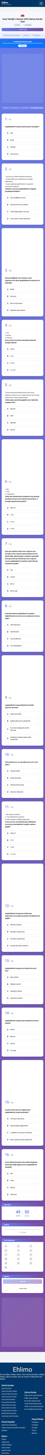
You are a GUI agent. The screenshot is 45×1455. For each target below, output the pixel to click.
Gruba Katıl (23, 45)
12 (31, 1259)
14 (18, 1263)
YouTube (34, 1428)
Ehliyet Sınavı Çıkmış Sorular (12, 35)
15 (31, 1263)
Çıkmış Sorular (15, 108)
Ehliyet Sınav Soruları (31, 1398)
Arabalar (4, 1430)
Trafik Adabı (36, 35)
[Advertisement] (22, 78)
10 (6, 1259)
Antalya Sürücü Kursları (9, 1410)
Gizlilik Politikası (7, 1445)
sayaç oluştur (6, 1447)
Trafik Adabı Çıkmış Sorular (33, 1403)
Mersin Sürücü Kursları (9, 1413)
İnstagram (35, 1422)
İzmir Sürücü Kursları (8, 1399)
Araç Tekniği (24, 108)
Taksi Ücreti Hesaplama (9, 1425)
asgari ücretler (6, 1450)
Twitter (34, 1430)
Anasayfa (5, 108)
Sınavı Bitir (23, 1281)
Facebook (35, 1425)
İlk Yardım (26, 35)
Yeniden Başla (23, 29)
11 (18, 1259)
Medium (34, 1433)
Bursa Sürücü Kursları (9, 1402)
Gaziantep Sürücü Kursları (10, 1416)
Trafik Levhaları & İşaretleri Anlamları (13, 1428)
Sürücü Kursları (7, 1388)
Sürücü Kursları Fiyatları (9, 1391)
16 (6, 1267)
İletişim (4, 1439)
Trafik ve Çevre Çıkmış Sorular (33, 1406)
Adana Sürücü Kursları (9, 1405)
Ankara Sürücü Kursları (9, 1397)
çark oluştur (5, 1453)
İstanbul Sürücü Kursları (9, 1394)
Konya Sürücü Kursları (9, 1408)
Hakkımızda (5, 1442)
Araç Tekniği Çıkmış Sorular (33, 1409)
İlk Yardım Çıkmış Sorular (32, 1401)
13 (6, 1263)
